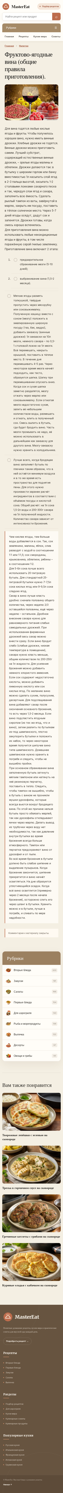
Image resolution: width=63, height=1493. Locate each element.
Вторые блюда (13, 1363)
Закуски (9, 1372)
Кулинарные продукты (16, 1423)
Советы (56, 36)
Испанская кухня (14, 1460)
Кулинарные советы (15, 1419)
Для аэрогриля (13, 1409)
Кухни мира (40, 36)
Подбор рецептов (49, 6)
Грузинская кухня (14, 1465)
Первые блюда (13, 1367)
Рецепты (24, 36)
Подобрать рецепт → (17, 1341)
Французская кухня (15, 1455)
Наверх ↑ (7, 1484)
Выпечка (10, 1382)
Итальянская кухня (15, 1450)
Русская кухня (13, 1445)
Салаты (9, 1377)
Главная (9, 36)
